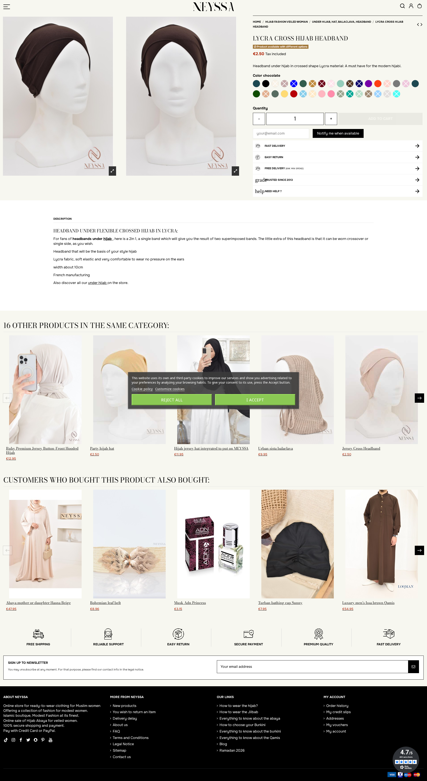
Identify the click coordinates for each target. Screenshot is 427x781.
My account (336, 731)
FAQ (116, 731)
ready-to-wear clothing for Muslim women (65, 705)
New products (124, 705)
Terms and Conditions (131, 737)
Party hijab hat (102, 448)
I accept (255, 400)
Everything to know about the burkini (250, 731)
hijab (108, 238)
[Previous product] (419, 24)
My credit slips (338, 712)
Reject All (172, 400)
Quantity (260, 108)
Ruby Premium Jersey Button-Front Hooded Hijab (42, 450)
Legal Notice (123, 744)
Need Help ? (273, 191)
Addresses (335, 718)
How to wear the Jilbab (239, 712)
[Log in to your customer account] (411, 7)
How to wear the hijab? (239, 705)
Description (62, 219)
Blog (223, 744)
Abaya (41, 720)
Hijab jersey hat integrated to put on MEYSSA (211, 448)
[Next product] (422, 24)
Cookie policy (142, 388)
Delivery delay (125, 718)
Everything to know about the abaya (250, 718)
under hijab (97, 282)
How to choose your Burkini (243, 725)
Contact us (122, 757)
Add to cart (380, 118)
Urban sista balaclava (275, 448)
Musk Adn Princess (190, 602)
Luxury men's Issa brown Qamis (368, 602)
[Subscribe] (413, 666)
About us (120, 725)
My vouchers (337, 725)
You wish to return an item (134, 712)
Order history (337, 705)
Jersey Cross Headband (361, 448)
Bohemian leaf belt (105, 602)
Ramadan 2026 (232, 750)
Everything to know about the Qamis (250, 737)
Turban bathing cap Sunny (280, 602)
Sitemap (119, 750)
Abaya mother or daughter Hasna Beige (38, 602)
